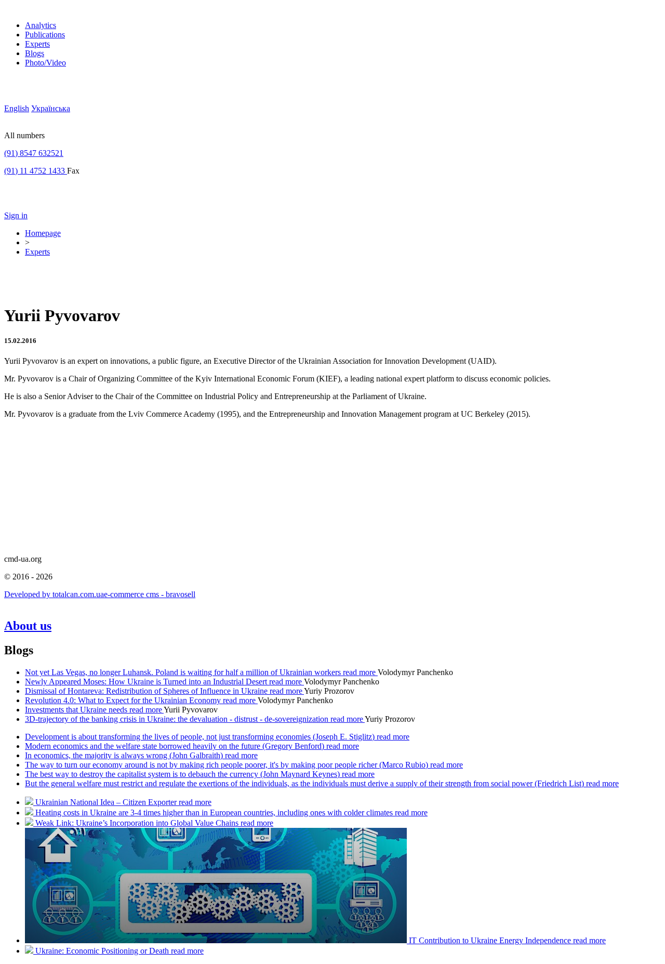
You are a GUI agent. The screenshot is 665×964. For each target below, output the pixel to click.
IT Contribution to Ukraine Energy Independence (491, 940)
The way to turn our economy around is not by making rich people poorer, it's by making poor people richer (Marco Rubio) (227, 764)
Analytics (40, 25)
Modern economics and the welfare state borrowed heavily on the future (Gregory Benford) (175, 746)
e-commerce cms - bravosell (149, 594)
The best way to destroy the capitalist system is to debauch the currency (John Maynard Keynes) (183, 774)
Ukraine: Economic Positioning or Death (103, 950)
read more (360, 672)
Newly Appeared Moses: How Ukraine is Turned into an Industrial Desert (147, 681)
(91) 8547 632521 (33, 153)
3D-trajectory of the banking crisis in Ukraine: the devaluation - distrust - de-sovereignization (177, 719)
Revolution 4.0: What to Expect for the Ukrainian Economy (124, 700)
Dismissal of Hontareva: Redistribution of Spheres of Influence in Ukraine (147, 690)
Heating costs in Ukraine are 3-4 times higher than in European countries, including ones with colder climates (215, 812)
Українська (50, 108)
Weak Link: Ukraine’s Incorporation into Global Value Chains (138, 822)
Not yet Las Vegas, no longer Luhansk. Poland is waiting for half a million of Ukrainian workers (184, 672)
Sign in (16, 215)
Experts (37, 43)
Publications (45, 34)
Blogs (34, 53)
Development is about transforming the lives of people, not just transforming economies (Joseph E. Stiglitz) (201, 736)
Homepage (43, 233)
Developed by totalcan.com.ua (54, 594)
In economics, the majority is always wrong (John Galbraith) (125, 755)
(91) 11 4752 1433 (35, 170)
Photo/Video (45, 62)
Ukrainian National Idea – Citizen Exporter (107, 802)
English (16, 108)
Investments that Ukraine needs (77, 709)
